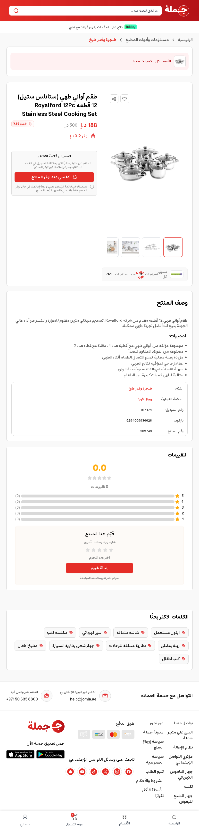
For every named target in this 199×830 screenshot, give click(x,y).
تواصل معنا (183, 723)
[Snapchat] (70, 771)
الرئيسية (185, 39)
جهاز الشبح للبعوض (183, 799)
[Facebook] (128, 771)
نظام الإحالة (183, 747)
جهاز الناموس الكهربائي (181, 774)
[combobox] (89, 10)
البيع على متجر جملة (180, 735)
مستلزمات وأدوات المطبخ (147, 39)
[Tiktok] (94, 771)
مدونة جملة (153, 732)
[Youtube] (82, 771)
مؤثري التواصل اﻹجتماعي (181, 759)
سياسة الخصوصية (155, 759)
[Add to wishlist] (124, 98)
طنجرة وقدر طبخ (140, 388)
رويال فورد (145, 399)
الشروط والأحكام (150, 781)
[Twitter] (105, 771)
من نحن (157, 723)
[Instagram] (117, 771)
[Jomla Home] (177, 10)
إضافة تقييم (99, 568)
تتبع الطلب (155, 771)
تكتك (188, 786)
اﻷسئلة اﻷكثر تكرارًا (153, 793)
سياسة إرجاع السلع (153, 744)
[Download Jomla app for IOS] (20, 754)
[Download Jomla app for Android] (50, 754)
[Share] (113, 99)
